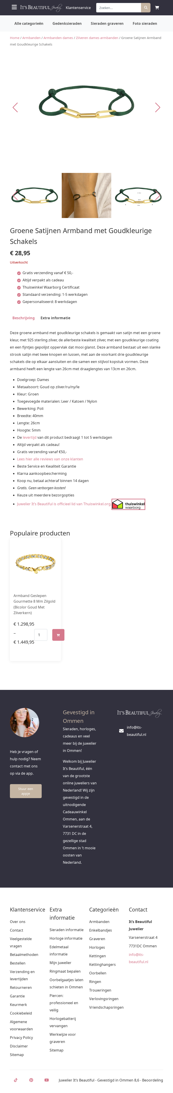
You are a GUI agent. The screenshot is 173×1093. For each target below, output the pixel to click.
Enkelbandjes (100, 930)
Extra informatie (55, 317)
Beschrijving (23, 317)
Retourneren (21, 987)
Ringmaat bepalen (65, 971)
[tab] (23, 317)
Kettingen (97, 955)
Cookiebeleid (21, 1013)
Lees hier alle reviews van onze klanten (50, 459)
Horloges (97, 947)
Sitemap (17, 1054)
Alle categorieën (28, 23)
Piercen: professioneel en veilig (64, 1003)
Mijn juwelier (60, 962)
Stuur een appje (25, 791)
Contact (16, 930)
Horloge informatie (66, 938)
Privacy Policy (21, 1037)
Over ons (17, 921)
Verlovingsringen (103, 998)
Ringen (95, 981)
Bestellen (17, 963)
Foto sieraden (145, 23)
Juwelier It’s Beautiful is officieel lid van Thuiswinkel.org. (64, 503)
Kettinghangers (102, 964)
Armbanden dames (58, 37)
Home (14, 37)
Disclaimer (19, 1046)
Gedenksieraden (67, 23)
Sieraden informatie (67, 929)
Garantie (17, 996)
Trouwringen (100, 990)
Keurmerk (18, 1004)
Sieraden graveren (107, 23)
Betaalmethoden (24, 954)
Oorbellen (97, 973)
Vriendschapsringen (106, 1007)
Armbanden (31, 37)
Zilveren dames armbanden (97, 37)
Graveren (97, 938)
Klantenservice (78, 7)
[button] (158, 108)
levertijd (29, 437)
